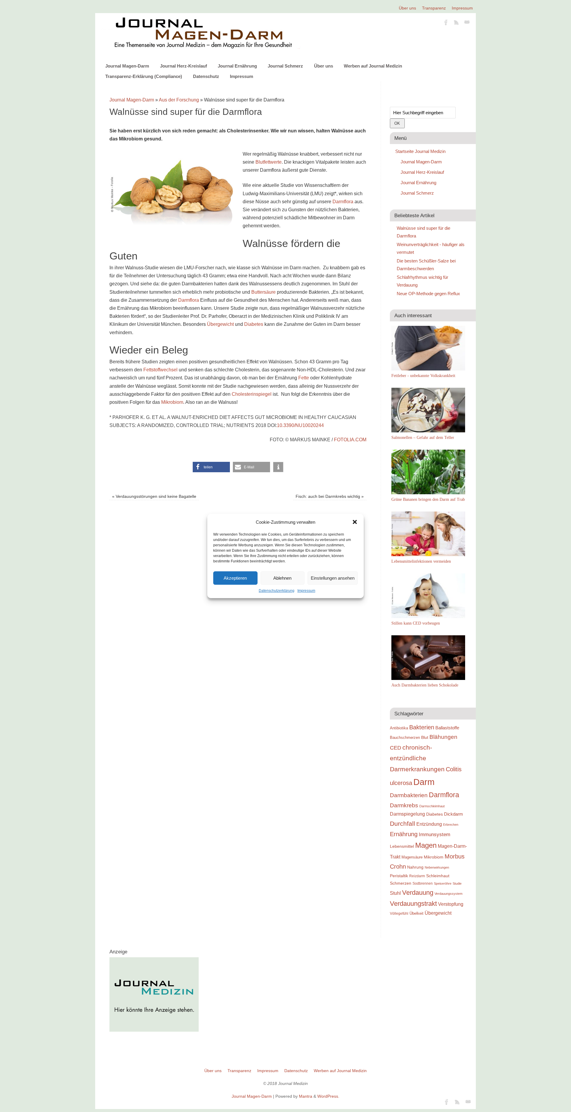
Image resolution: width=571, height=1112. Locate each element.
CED (395, 748)
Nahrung (415, 867)
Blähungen (443, 737)
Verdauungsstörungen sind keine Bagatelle (154, 496)
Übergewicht (220, 324)
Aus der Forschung (179, 99)
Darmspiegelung (407, 814)
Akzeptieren (235, 578)
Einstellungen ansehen (332, 578)
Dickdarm (453, 814)
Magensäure (412, 857)
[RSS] (456, 23)
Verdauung (417, 892)
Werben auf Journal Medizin (373, 65)
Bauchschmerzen (405, 737)
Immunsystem (434, 834)
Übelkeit (416, 913)
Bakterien (421, 727)
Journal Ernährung (237, 65)
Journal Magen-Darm (127, 65)
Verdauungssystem (448, 893)
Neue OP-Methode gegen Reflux (428, 293)
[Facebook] (446, 23)
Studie (457, 883)
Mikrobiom (172, 402)
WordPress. (328, 1096)
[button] (355, 522)
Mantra (305, 1096)
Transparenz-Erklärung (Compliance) (143, 76)
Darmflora (342, 201)
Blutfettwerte (268, 162)
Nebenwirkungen (437, 867)
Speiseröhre (442, 883)
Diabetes (253, 324)
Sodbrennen (422, 883)
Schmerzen (400, 883)
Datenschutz (206, 76)
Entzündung (429, 824)
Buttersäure (263, 292)
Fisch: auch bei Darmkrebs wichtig (330, 496)
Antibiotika (399, 728)
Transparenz (434, 8)
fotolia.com (350, 439)
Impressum (306, 591)
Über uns (407, 8)
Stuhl (395, 893)
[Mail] (466, 23)
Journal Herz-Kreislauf (183, 65)
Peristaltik (399, 876)
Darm (423, 782)
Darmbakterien (409, 795)
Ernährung (404, 834)
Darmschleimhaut (432, 806)
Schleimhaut (437, 876)
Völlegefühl (399, 913)
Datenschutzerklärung (276, 591)
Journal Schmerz (285, 65)
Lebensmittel (402, 846)
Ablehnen (282, 578)
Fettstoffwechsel (160, 369)
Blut (424, 737)
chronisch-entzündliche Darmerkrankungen (417, 758)
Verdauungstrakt (413, 903)
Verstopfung (450, 904)
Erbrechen (450, 824)
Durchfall (402, 823)
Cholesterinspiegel (252, 394)
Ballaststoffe (447, 727)
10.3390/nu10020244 (300, 425)
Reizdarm (417, 876)
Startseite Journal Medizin (420, 151)
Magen (426, 845)
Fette (303, 377)
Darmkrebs (404, 805)
